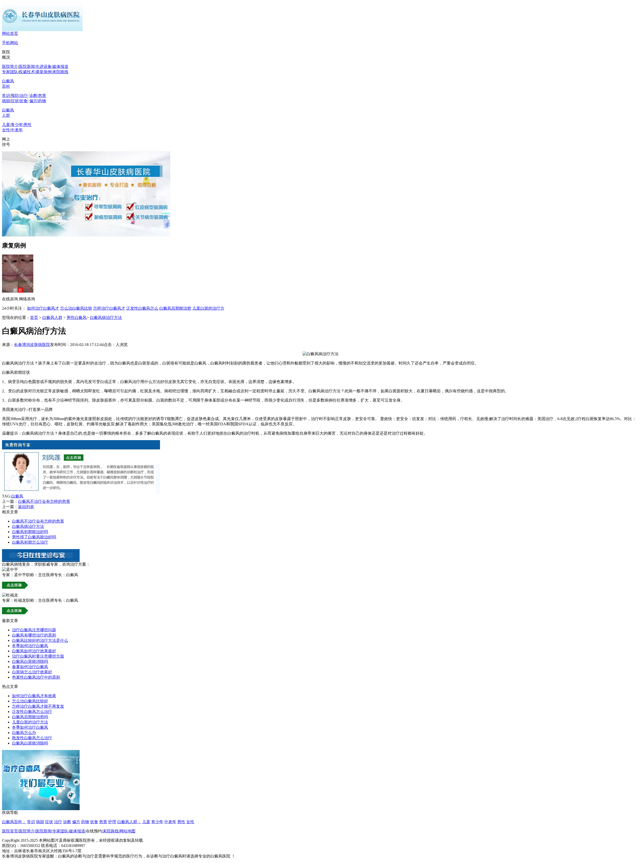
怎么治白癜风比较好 (30, 701)
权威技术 (27, 72)
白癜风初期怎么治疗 (30, 542)
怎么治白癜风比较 (76, 308)
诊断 (33, 95)
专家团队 (10, 72)
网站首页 (10, 33)
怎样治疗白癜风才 (109, 308)
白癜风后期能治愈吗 (30, 717)
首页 (34, 317)
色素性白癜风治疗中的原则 (36, 677)
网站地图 (127, 831)
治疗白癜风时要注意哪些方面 (38, 656)
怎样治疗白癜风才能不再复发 (38, 706)
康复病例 (44, 72)
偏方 (33, 101)
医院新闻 (27, 66)
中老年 (17, 130)
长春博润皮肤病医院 (32, 344)
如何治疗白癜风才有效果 (34, 696)
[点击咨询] (81, 492)
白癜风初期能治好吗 (30, 532)
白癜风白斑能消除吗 (30, 661)
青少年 (17, 124)
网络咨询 (27, 299)
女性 (6, 130)
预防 (15, 95)
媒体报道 (60, 66)
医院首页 (10, 831)
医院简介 (10, 66)
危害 (42, 95)
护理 (112, 822)
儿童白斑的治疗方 (208, 308)
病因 (6, 101)
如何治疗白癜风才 (43, 308)
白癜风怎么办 (24, 732)
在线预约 (94, 831)
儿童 (6, 124)
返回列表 (26, 507)
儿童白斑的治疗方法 (30, 722)
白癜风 (17, 496)
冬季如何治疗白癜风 (30, 646)
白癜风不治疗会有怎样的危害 (44, 501)
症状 (15, 101)
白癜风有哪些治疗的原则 (34, 635)
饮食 (24, 101)
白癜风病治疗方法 (106, 317)
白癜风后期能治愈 (175, 308)
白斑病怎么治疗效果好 (32, 672)
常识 (6, 95)
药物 (42, 101)
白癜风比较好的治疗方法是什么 (40, 640)
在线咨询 (10, 299)
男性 (28, 124)
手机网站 (10, 43)
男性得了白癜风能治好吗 (34, 537)
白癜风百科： (14, 822)
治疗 (24, 95)
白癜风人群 (52, 317)
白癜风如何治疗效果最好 (34, 651)
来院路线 (60, 72)
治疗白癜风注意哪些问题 (34, 630)
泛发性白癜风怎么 (142, 308)
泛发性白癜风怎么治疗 (32, 711)
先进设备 (44, 66)
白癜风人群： (129, 822)
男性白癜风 (77, 317)
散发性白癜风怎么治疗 (32, 738)
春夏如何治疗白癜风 (30, 667)
